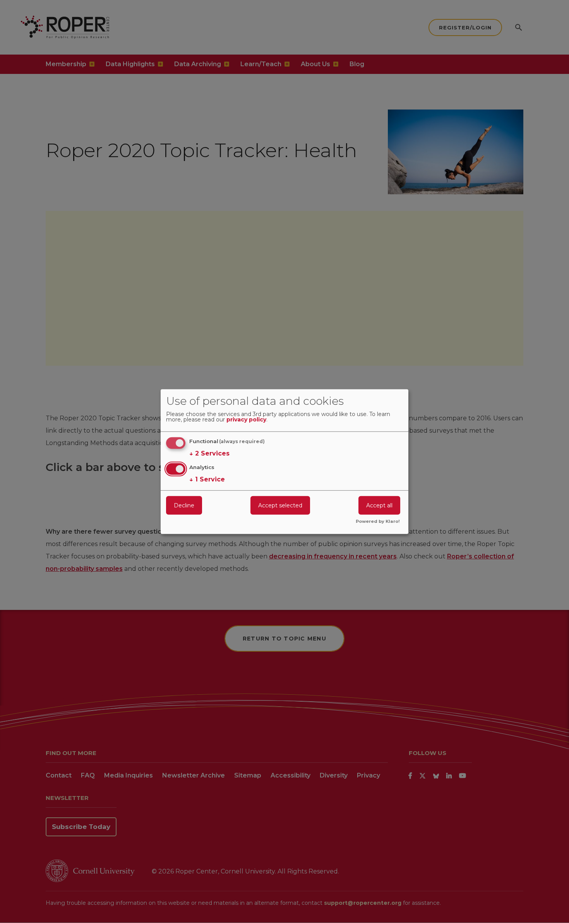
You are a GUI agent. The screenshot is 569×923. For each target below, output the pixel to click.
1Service (207, 479)
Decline (184, 505)
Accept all (379, 505)
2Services (209, 453)
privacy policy (246, 420)
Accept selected (280, 505)
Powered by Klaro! (378, 521)
